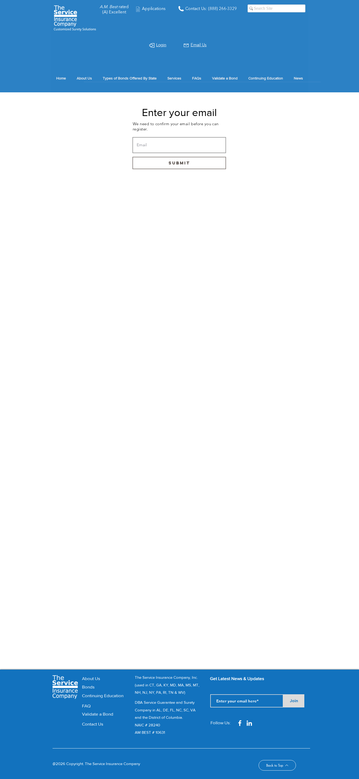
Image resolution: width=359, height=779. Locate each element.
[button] (174, 78)
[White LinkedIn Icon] (249, 723)
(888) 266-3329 (222, 9)
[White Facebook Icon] (240, 723)
